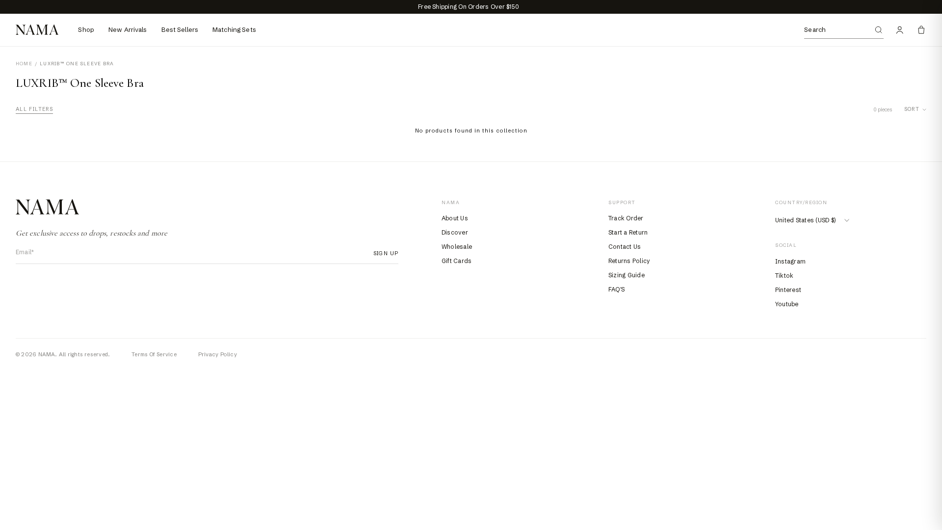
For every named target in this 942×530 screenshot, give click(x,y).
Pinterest (788, 289)
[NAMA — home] (37, 30)
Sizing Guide (626, 275)
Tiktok (784, 275)
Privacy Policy (217, 354)
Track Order (626, 218)
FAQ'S (616, 289)
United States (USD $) (805, 220)
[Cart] (921, 30)
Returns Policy (629, 261)
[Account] (899, 30)
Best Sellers (180, 29)
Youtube (787, 304)
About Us (455, 218)
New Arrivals (127, 29)
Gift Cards (456, 261)
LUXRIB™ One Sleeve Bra (77, 63)
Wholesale (457, 246)
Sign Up (382, 253)
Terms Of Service (154, 354)
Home (24, 63)
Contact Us (624, 246)
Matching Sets (234, 29)
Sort (911, 109)
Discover (455, 232)
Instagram (790, 261)
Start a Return (628, 232)
